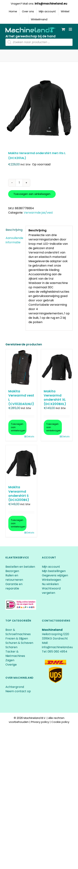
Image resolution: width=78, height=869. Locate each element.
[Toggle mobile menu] (71, 29)
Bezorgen (12, 571)
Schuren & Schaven (19, 643)
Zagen (9, 660)
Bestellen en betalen (20, 567)
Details (30, 436)
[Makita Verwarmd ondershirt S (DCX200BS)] (21, 463)
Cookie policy (60, 722)
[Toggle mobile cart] (63, 29)
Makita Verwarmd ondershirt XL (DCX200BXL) (55, 397)
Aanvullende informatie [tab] (14, 240)
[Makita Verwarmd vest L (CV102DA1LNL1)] (21, 367)
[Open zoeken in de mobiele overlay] (39, 42)
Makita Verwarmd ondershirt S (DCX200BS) (18, 493)
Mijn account (51, 567)
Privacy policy (40, 722)
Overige (11, 664)
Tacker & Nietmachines (15, 653)
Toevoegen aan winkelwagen (31, 194)
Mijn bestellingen (54, 571)
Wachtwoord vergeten (51, 590)
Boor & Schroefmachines (18, 632)
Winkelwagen (51, 580)
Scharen (11, 647)
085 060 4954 (57, 651)
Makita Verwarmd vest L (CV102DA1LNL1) (21, 397)
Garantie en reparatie (13, 586)
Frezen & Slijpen (16, 638)
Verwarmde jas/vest (38, 212)
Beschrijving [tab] (14, 230)
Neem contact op (18, 691)
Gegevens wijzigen (55, 575)
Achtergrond (14, 687)
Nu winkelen (50, 584)
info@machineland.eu (51, 3)
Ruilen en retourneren (14, 577)
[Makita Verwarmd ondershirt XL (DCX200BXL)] (56, 367)
